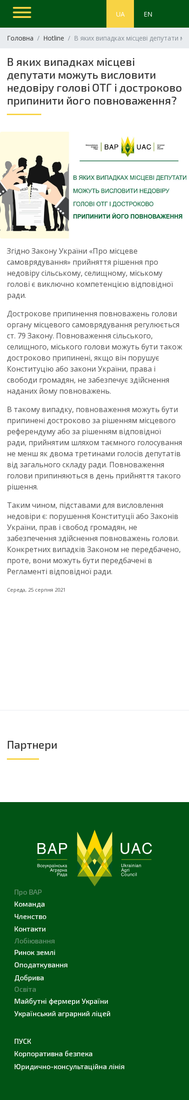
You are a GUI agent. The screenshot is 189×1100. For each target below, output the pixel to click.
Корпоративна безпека (53, 1053)
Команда (29, 903)
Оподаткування (41, 964)
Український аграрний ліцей (62, 1013)
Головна (20, 38)
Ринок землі (35, 952)
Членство (30, 916)
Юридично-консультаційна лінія (69, 1066)
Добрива (29, 977)
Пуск (22, 1040)
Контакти (30, 928)
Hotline (53, 38)
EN (148, 14)
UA (120, 14)
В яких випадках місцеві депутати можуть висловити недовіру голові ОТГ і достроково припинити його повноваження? (94, 81)
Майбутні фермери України (61, 1000)
